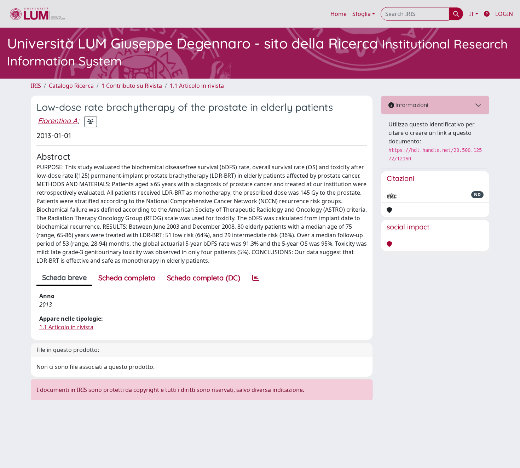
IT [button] (471, 14)
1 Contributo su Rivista (132, 86)
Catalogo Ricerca (71, 86)
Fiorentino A (57, 120)
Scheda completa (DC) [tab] (203, 277)
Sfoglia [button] (361, 14)
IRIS (36, 86)
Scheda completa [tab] (126, 277)
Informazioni (411, 104)
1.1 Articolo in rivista (197, 86)
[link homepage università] (37, 13)
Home (338, 14)
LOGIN (504, 14)
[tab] (255, 277)
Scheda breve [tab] (64, 277)
